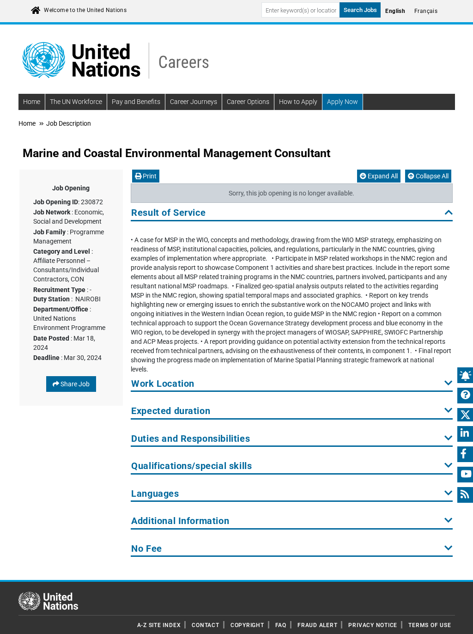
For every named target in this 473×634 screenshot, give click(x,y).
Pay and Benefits (136, 101)
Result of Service (168, 212)
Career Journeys (193, 101)
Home (31, 101)
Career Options (248, 101)
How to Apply (298, 101)
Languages (155, 493)
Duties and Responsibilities (190, 438)
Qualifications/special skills (191, 466)
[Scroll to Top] (458, 620)
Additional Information (180, 521)
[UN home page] (48, 600)
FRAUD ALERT (317, 625)
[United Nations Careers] (115, 59)
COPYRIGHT (247, 625)
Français (425, 11)
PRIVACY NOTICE (372, 625)
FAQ (280, 625)
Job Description (68, 123)
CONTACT (205, 625)
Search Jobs (360, 9)
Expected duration (170, 411)
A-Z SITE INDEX (159, 625)
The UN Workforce (76, 101)
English (395, 11)
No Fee (146, 548)
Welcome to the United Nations (85, 10)
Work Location (162, 383)
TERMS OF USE (429, 625)
